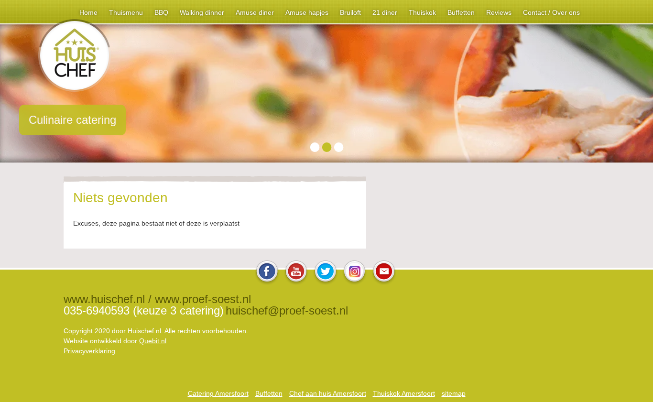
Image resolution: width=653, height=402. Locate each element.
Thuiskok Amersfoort (404, 393)
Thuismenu (126, 12)
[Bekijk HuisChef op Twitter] (325, 282)
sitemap (454, 393)
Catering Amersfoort (218, 393)
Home (88, 12)
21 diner (384, 12)
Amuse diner (255, 12)
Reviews (499, 12)
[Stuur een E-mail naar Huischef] (383, 282)
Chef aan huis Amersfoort (327, 393)
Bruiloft (350, 12)
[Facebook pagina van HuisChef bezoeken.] (267, 282)
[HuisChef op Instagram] (354, 282)
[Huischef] (74, 89)
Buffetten (461, 12)
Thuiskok (422, 12)
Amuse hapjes (306, 12)
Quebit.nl (152, 341)
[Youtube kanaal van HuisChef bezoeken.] (296, 282)
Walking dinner (202, 12)
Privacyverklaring (89, 351)
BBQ (161, 12)
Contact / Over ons (551, 12)
